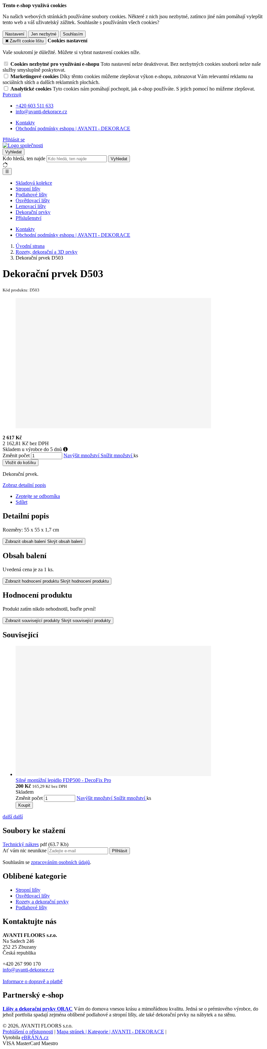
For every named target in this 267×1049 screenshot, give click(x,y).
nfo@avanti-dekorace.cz (29, 969)
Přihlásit (119, 850)
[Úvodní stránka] (23, 145)
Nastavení (14, 34)
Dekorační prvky (33, 212)
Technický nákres (21, 844)
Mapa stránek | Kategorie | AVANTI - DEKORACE (110, 1031)
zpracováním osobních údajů (60, 862)
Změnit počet (16, 455)
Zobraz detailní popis (24, 485)
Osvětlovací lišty (33, 200)
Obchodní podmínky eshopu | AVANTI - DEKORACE (73, 128)
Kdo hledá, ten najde (24, 158)
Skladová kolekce (34, 183)
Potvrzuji (12, 94)
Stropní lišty (28, 188)
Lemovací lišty (31, 206)
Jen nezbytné (43, 34)
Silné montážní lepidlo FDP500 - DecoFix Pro (63, 780)
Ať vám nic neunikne (25, 850)
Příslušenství (28, 218)
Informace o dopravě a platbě (33, 981)
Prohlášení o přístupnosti (28, 1031)
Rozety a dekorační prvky (42, 901)
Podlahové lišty (31, 194)
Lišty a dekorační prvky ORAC (38, 1009)
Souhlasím (73, 34)
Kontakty (25, 122)
